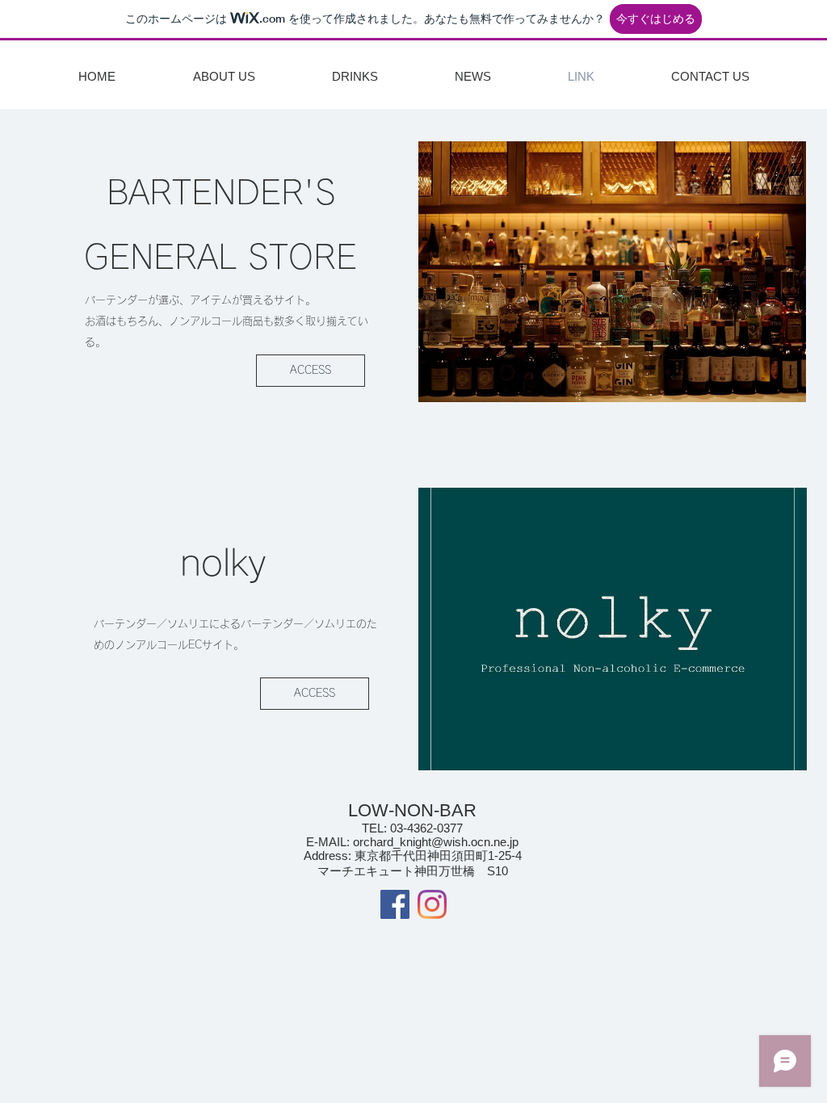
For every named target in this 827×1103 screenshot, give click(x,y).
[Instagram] (432, 904)
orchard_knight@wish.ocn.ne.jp (435, 842)
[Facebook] (394, 904)
